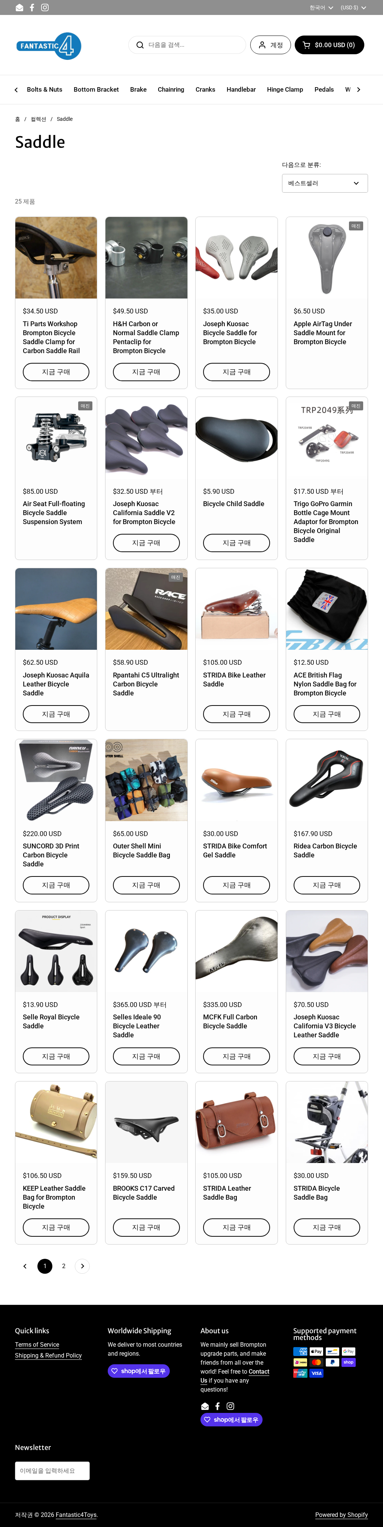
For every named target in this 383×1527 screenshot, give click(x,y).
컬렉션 (38, 119)
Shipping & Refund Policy (48, 1355)
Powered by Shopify (341, 1514)
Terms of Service (37, 1344)
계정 (276, 45)
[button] (329, 45)
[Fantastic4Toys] (49, 45)
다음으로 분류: (301, 164)
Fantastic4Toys (76, 1514)
